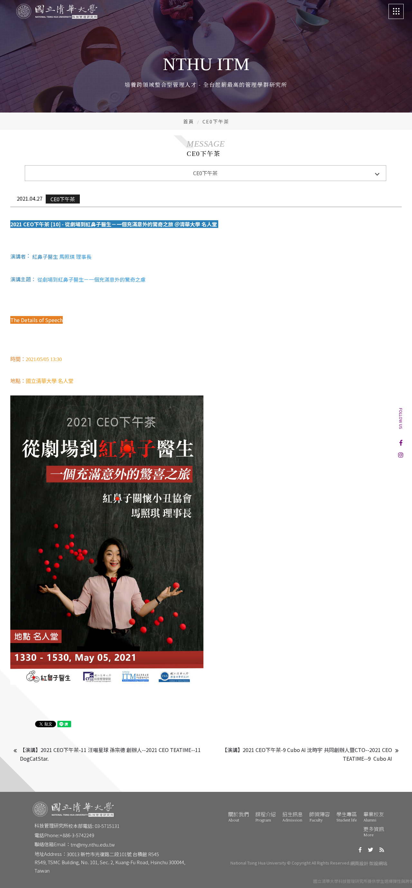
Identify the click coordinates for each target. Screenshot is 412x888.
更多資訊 (373, 831)
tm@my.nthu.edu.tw (92, 844)
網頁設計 (359, 863)
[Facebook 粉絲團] (400, 442)
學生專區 (346, 816)
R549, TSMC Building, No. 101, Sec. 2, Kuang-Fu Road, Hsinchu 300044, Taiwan (110, 866)
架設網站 (378, 863)
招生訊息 (292, 816)
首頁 (188, 121)
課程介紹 (265, 816)
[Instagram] (400, 454)
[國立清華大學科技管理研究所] (56, 11)
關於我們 (238, 816)
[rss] (381, 849)
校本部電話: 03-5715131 (93, 825)
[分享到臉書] (360, 849)
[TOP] (398, 874)
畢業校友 (373, 816)
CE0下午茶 (63, 199)
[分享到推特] (370, 849)
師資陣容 (319, 816)
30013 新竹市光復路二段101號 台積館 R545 (113, 854)
